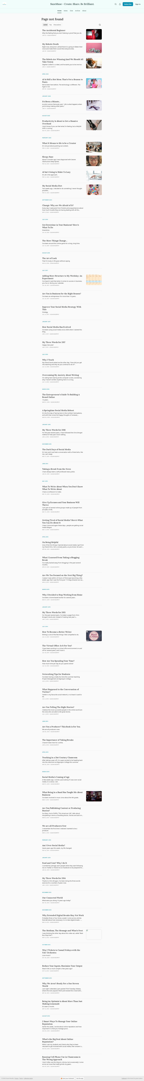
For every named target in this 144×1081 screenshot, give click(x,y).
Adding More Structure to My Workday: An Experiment (62, 277)
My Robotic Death (50, 44)
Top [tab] (50, 25)
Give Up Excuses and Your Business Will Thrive (60, 503)
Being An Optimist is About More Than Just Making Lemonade (62, 1002)
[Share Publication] (120, 4)
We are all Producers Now (54, 826)
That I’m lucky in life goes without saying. (56, 261)
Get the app (79, 1078)
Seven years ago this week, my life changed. (57, 848)
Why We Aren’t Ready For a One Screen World (60, 984)
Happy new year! (48, 345)
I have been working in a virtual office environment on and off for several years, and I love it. (62, 649)
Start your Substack (68, 1078)
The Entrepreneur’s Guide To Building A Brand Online (61, 395)
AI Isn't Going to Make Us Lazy (56, 172)
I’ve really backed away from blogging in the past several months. (61, 564)
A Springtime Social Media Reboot (58, 410)
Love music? (46, 955)
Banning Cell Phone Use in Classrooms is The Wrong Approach (61, 1058)
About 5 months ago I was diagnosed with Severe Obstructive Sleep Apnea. (59, 160)
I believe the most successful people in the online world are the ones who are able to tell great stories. (62, 711)
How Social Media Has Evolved (56, 327)
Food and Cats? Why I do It (54, 863)
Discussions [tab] (57, 25)
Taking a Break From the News (56, 469)
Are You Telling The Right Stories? (58, 707)
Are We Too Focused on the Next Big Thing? (62, 575)
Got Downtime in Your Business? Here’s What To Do (60, 226)
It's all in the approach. (50, 175)
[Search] (116, 4)
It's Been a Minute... (51, 101)
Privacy (17, 1078)
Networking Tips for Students (56, 674)
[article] (72, 34)
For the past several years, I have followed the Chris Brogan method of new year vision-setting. (62, 434)
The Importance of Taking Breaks (57, 740)
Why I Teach (48, 360)
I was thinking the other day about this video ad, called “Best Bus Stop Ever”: (62, 934)
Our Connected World (52, 898)
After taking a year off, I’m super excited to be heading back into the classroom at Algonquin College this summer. (62, 761)
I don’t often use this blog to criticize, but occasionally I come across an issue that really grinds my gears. (62, 1063)
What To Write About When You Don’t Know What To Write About (62, 487)
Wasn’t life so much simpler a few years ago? (57, 969)
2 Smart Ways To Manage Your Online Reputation (59, 1022)
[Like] (43, 91)
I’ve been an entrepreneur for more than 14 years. (59, 296)
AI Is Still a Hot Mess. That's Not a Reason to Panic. (62, 80)
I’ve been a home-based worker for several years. (58, 597)
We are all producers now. (51, 729)
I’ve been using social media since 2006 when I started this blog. (62, 331)
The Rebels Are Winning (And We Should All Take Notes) (62, 60)
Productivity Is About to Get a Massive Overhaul (60, 122)
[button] (59, 10)
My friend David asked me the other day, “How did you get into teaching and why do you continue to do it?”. (62, 363)
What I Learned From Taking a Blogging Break (60, 558)
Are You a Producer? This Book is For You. (61, 727)
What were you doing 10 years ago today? (56, 900)
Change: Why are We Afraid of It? (58, 205)
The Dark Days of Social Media (56, 449)
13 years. (45, 400)
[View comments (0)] (57, 38)
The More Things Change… (54, 241)
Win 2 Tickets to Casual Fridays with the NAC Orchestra (61, 951)
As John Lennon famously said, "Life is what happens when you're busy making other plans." (62, 105)
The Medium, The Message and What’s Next (62, 930)
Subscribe (127, 4)
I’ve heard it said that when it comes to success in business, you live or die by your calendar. (62, 282)
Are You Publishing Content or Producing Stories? (61, 809)
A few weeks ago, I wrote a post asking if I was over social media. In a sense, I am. (61, 781)
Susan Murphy (51, 35)
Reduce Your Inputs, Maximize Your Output (62, 966)
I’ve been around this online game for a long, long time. (61, 243)
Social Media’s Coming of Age (55, 777)
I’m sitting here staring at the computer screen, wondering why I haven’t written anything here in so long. (62, 379)
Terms (21, 1078)
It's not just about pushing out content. (55, 146)
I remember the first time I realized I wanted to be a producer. (59, 829)
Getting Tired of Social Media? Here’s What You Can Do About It (62, 521)
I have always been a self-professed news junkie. (58, 472)
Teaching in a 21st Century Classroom (59, 757)
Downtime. (46, 230)
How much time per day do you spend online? (57, 664)
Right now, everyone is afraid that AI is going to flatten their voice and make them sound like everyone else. (62, 48)
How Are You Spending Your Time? (58, 661)
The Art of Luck (49, 258)
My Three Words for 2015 (54, 612)
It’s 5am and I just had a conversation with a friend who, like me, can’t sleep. (62, 453)
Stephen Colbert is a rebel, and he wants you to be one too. (62, 65)
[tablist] (52, 25)
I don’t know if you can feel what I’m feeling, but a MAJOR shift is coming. (61, 127)
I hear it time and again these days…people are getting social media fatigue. (62, 526)
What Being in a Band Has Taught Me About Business (62, 793)
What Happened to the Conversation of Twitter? (60, 690)
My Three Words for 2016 (54, 430)
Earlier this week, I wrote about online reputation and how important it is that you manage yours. (62, 1028)
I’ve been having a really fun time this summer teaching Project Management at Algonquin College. (61, 678)
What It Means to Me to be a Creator (59, 143)
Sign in (137, 4)
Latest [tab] (45, 25)
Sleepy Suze (47, 157)
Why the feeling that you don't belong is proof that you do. (62, 33)
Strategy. (45, 312)
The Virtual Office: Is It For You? (57, 645)
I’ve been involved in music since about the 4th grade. (60, 797)
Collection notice (28, 1078)
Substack (124, 1078)
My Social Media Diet (52, 186)
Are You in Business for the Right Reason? (61, 293)
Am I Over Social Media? (53, 845)
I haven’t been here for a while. (52, 743)
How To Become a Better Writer (57, 632)
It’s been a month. (48, 1006)
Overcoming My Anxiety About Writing (60, 375)
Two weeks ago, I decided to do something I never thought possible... (62, 189)
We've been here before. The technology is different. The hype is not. (61, 86)
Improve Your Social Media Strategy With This (61, 308)
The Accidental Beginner (53, 30)
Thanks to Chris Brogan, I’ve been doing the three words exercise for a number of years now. (61, 882)
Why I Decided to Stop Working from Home (62, 595)
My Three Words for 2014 (54, 878)
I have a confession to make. (51, 492)
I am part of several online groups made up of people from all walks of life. (62, 509)
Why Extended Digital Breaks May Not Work (63, 915)
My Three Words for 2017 (53, 342)
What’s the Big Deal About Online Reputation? (57, 1040)
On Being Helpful (50, 542)
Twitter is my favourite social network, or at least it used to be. (62, 696)
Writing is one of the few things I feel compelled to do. (60, 635)
